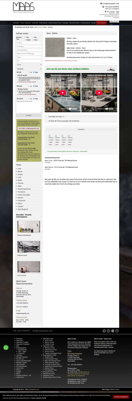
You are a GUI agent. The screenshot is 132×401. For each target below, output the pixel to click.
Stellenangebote (101, 23)
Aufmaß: (19, 72)
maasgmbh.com (34, 389)
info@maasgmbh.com (111, 4)
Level (19, 177)
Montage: (19, 86)
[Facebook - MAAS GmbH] (105, 332)
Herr (27, 37)
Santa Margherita (23, 209)
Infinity (20, 186)
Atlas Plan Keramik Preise (52, 361)
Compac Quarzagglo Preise (53, 353)
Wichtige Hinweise (21, 357)
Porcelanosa (21, 192)
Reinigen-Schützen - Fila (23, 375)
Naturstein (28, 23)
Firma (35, 40)
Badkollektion (43, 23)
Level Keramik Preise (51, 359)
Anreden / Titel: (19, 38)
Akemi (18, 373)
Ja (31, 72)
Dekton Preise (49, 368)
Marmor (20, 171)
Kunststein (35, 23)
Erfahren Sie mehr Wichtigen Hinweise (27, 82)
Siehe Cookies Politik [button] (38, 398)
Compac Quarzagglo (24, 195)
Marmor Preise (49, 342)
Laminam (20, 206)
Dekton (20, 203)
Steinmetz (21, 353)
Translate (115, 24)
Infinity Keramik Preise (51, 362)
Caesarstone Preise (51, 350)
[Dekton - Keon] (56, 58)
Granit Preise (49, 340)
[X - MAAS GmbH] (113, 332)
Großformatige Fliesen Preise (52, 377)
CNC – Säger (22, 351)
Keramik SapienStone (24, 189)
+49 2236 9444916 (112, 7)
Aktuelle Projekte (74, 23)
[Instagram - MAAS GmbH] (109, 332)
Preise (22, 23)
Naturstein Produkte (22, 342)
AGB (17, 346)
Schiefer (20, 174)
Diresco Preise (49, 351)
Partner (18, 370)
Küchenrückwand (21, 366)
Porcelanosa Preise (51, 370)
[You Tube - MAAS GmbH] (117, 332)
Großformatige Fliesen (55, 23)
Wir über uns (20, 359)
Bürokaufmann (22, 350)
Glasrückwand (20, 364)
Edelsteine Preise (48, 375)
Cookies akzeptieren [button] (121, 397)
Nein (36, 72)
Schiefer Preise (49, 344)
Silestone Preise (50, 348)
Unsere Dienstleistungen (23, 361)
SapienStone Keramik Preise (53, 366)
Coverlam (20, 183)
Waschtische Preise (49, 373)
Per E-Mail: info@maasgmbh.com (29, 128)
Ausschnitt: (20, 99)
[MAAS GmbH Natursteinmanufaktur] (23, 12)
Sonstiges (65, 23)
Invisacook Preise (48, 372)
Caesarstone (21, 201)
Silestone (20, 198)
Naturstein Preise (48, 339)
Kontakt (93, 23)
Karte (82, 383)
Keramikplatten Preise (49, 355)
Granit (19, 169)
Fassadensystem (85, 23)
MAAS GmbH (38, 27)
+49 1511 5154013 (112, 9)
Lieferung (19, 355)
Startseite (16, 23)
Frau (35, 37)
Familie (28, 40)
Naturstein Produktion (22, 344)
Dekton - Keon (71, 38)
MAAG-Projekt (114, 389)
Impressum (19, 340)
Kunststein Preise (48, 346)
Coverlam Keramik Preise (52, 364)
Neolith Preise (49, 357)
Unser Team (20, 368)
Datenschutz (20, 377)
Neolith (20, 180)
